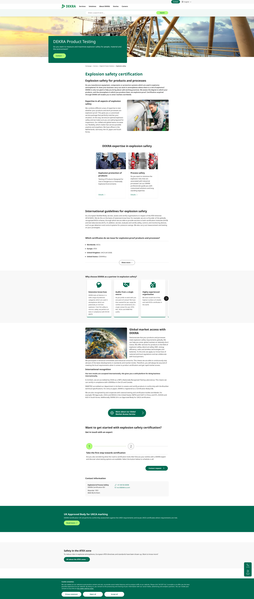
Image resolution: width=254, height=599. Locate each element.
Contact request (155, 468)
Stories (116, 6)
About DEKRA (104, 6)
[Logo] (69, 6)
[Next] (166, 298)
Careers (125, 6)
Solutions (92, 6)
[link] (186, 1)
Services (82, 6)
